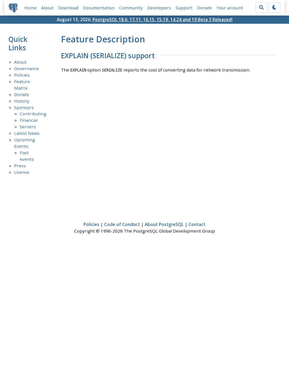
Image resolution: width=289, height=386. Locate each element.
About (47, 7)
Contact (197, 224)
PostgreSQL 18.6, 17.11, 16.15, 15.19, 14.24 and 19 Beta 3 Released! (163, 19)
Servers (28, 126)
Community (131, 7)
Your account (229, 7)
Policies (22, 75)
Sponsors (24, 107)
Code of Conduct (122, 224)
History (21, 101)
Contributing (33, 113)
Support (184, 7)
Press (20, 165)
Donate (204, 7)
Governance (26, 68)
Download (68, 7)
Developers (159, 7)
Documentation (99, 7)
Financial (29, 120)
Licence (21, 172)
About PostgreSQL (164, 224)
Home (30, 7)
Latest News (27, 133)
